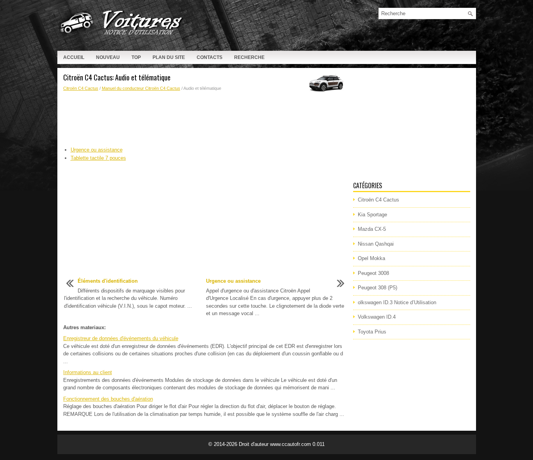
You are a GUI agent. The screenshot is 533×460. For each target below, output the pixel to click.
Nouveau (108, 57)
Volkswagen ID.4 (377, 317)
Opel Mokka (371, 258)
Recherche (249, 57)
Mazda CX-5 (372, 229)
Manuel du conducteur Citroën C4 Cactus (141, 88)
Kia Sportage (372, 215)
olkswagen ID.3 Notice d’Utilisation (397, 302)
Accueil (73, 57)
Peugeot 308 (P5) (377, 288)
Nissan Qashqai (376, 244)
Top (136, 57)
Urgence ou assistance (97, 150)
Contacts (209, 57)
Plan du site (169, 57)
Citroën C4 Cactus (80, 88)
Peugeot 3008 (373, 273)
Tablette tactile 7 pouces (98, 158)
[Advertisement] (205, 119)
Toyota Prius (372, 332)
